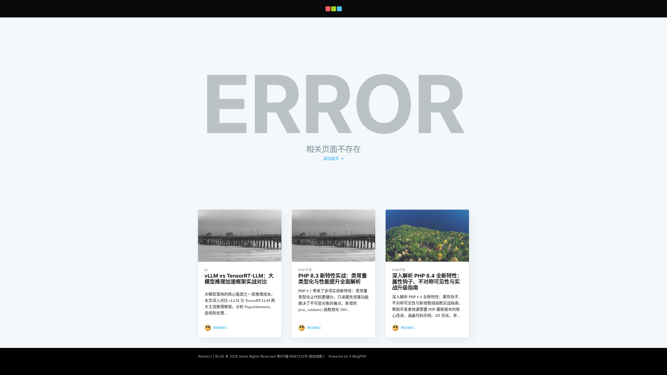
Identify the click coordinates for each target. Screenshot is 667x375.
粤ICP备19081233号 (292, 356)
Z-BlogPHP (357, 356)
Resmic (220, 328)
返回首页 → (333, 158)
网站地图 (315, 356)
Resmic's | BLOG (211, 356)
